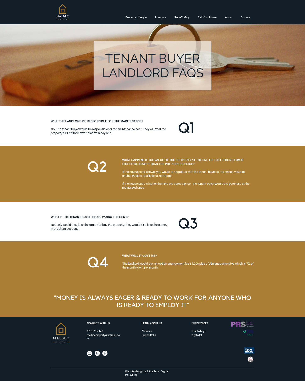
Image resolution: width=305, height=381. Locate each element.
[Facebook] (104, 353)
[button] (182, 17)
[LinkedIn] (97, 353)
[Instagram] (89, 353)
